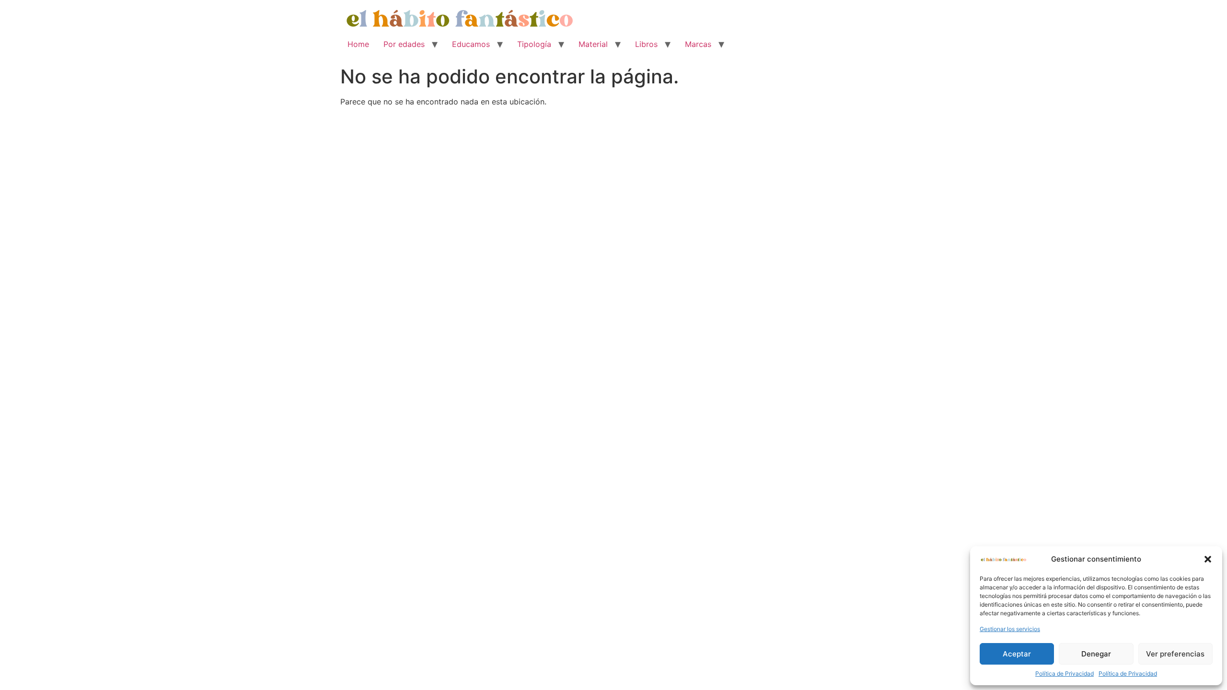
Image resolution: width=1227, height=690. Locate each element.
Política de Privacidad (1064, 673)
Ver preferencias (1175, 653)
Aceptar (1017, 653)
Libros (646, 44)
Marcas (698, 44)
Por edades (404, 44)
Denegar (1096, 653)
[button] (1208, 559)
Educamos (471, 44)
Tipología (534, 44)
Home (358, 44)
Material (593, 44)
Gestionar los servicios (1010, 628)
